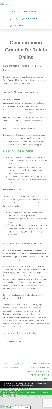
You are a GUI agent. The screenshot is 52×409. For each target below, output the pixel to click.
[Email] (46, 346)
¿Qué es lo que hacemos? (23, 19)
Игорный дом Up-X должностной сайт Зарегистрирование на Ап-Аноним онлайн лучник (38, 371)
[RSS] (40, 346)
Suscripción (30, 12)
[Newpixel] (6, 3)
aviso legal (15, 385)
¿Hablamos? (16, 26)
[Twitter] (24, 346)
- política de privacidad (26, 385)
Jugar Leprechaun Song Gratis (19, 332)
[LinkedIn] (35, 346)
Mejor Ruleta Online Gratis (18, 150)
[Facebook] (19, 346)
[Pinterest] (30, 346)
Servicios (15, 12)
